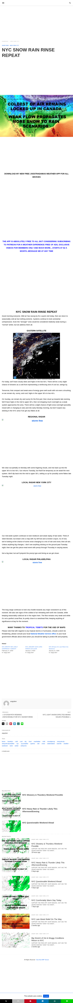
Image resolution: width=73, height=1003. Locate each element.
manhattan (37, 741)
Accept (46, 996)
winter (16, 746)
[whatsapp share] (18, 723)
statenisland (51, 743)
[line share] (22, 723)
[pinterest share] (11, 723)
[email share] (7, 723)
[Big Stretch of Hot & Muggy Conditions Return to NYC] (16, 940)
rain (38, 743)
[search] (70, 3)
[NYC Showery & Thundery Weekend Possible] (11, 798)
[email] (18, 1001)
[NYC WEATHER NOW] (36, 3)
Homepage (5, 41)
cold (16, 741)
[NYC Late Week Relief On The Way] (16, 921)
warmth (59, 743)
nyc (18, 743)
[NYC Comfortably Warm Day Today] (16, 902)
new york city (14, 41)
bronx (3, 741)
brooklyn (10, 741)
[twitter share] (3, 723)
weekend (5, 746)
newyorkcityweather (8, 743)
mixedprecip (51, 741)
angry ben (5, 45)
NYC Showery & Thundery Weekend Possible (42, 795)
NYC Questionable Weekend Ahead (38, 823)
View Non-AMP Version (42, 959)
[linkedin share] (14, 723)
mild (43, 741)
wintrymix (24, 746)
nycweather (24, 743)
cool (21, 741)
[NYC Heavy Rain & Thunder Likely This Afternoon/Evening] (11, 812)
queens (32, 743)
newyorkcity (61, 741)
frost (30, 741)
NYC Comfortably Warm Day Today (46, 900)
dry (26, 741)
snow (43, 743)
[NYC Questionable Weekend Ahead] (11, 826)
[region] (36, 22)
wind (11, 746)
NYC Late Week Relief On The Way (46, 919)
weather (66, 743)
